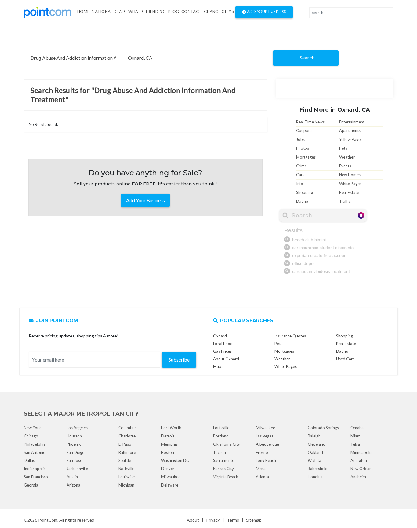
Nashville (126, 468)
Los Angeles (77, 427)
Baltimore (127, 452)
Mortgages (306, 157)
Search (307, 57)
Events (345, 165)
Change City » (219, 11)
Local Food (223, 343)
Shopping (304, 192)
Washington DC (175, 460)
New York (32, 427)
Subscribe (179, 359)
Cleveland (316, 444)
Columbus (127, 427)
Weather (347, 157)
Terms (233, 520)
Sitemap (254, 520)
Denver (167, 468)
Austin (72, 476)
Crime (301, 165)
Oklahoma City (226, 444)
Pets (343, 148)
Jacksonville (77, 468)
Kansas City (223, 468)
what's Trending (147, 11)
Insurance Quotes (290, 336)
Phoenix (74, 444)
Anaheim (358, 476)
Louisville (126, 476)
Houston (74, 435)
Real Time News (310, 122)
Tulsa (355, 444)
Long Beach (266, 460)
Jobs (300, 139)
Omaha (357, 427)
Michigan (126, 485)
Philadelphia (34, 444)
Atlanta (262, 476)
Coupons (304, 130)
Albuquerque (267, 444)
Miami (355, 435)
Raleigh (314, 435)
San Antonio (34, 452)
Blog (173, 11)
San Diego (76, 452)
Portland (221, 435)
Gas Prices (222, 351)
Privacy (213, 520)
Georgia (31, 485)
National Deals (109, 11)
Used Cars (345, 358)
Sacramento (223, 460)
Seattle (124, 460)
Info (299, 183)
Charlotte (127, 435)
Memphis (169, 444)
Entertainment (351, 122)
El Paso (124, 444)
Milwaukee (170, 476)
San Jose (74, 460)
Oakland (315, 452)
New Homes (350, 174)
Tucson (219, 452)
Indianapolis (34, 468)
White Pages (350, 183)
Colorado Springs (323, 427)
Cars (300, 174)
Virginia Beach (225, 476)
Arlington (358, 460)
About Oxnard (226, 358)
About (193, 520)
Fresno (262, 452)
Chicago (31, 435)
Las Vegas (264, 435)
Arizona (73, 485)
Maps (218, 366)
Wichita (314, 460)
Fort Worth (171, 427)
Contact (191, 11)
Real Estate (349, 192)
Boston (167, 452)
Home (83, 11)
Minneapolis (361, 452)
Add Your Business (266, 11)
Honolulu (316, 476)
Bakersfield (318, 468)
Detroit (167, 435)
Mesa (261, 468)
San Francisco (36, 476)
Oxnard (220, 336)
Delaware (169, 485)
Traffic (344, 201)
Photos (302, 148)
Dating (302, 201)
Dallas (29, 460)
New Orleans (361, 468)
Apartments (350, 130)
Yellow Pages (350, 139)
